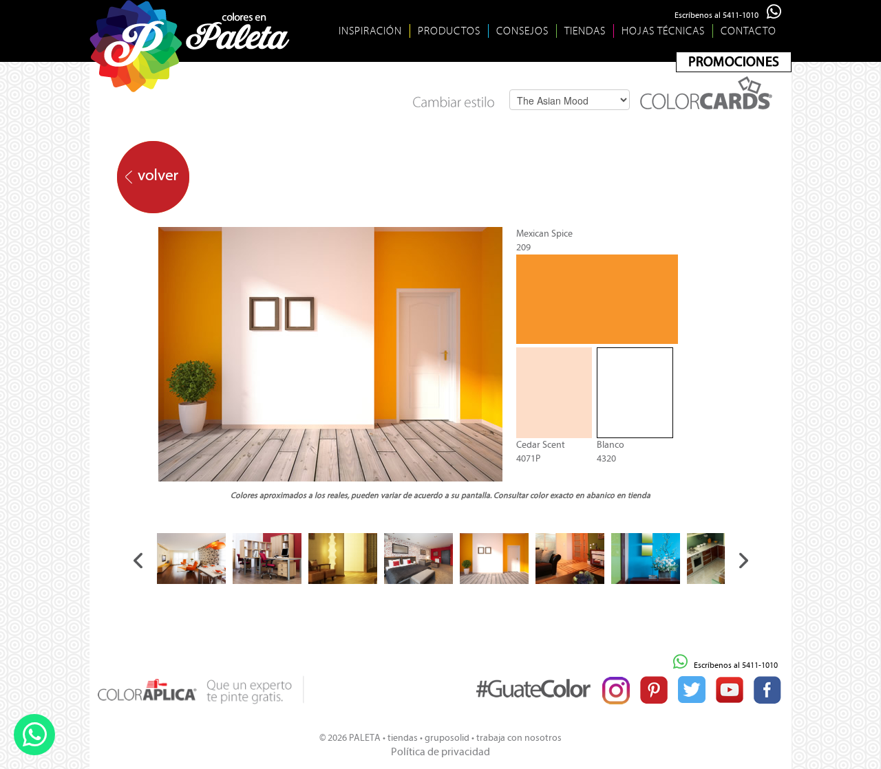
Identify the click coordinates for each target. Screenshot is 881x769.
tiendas (403, 738)
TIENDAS (585, 31)
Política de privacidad (440, 751)
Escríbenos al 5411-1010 (721, 15)
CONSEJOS (522, 31)
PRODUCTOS (449, 31)
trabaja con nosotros (519, 738)
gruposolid (447, 738)
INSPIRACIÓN (370, 31)
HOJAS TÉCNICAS (663, 31)
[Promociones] (734, 62)
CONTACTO (748, 31)
